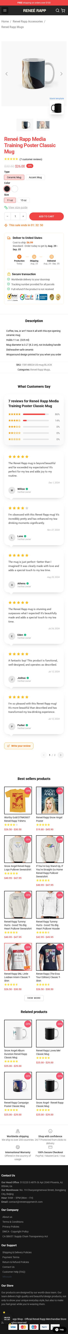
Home (5, 21)
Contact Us (8, 1267)
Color (7, 183)
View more (34, 998)
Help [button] (62, 1329)
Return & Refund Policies (15, 1262)
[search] (57, 10)
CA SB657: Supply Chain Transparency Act (25, 1236)
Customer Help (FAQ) (13, 1271)
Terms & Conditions (12, 1221)
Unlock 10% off (7, 1318)
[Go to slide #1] (25, 125)
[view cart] (63, 10)
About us (7, 1217)
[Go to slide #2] (43, 125)
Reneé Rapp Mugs (12, 27)
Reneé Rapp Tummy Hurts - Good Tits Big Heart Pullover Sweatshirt (18, 925)
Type (7, 171)
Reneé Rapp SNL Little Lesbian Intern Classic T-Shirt (17, 977)
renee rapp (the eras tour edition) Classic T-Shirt (48, 977)
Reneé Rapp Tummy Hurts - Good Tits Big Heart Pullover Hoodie (48, 925)
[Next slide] (61, 73)
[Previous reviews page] (44, 755)
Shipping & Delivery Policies (17, 1252)
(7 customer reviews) (31, 159)
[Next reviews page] (61, 755)
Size (6, 194)
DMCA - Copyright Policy (15, 1231)
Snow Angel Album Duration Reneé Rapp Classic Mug (15, 1054)
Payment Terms (10, 1257)
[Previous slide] (6, 73)
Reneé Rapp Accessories (28, 21)
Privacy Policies (10, 1226)
